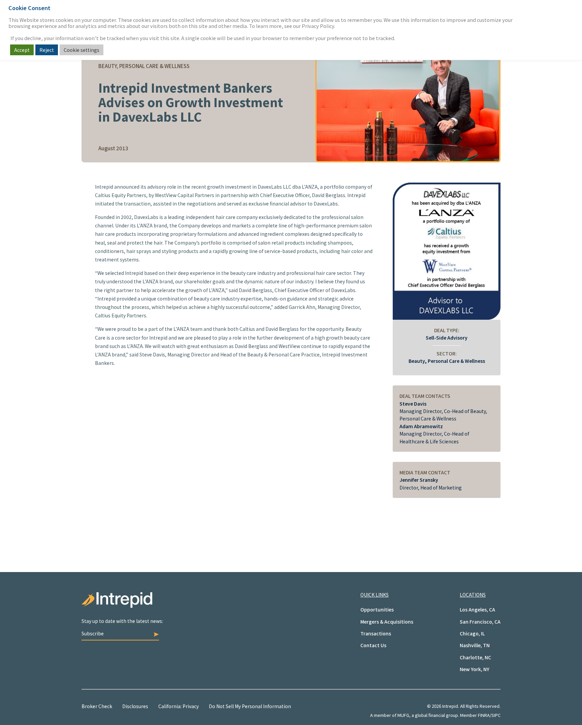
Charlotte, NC (475, 657)
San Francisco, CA (480, 621)
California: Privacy (178, 706)
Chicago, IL (472, 633)
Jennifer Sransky (418, 479)
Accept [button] (22, 49)
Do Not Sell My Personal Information (250, 706)
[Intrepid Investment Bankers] (186, 605)
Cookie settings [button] (81, 49)
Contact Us (373, 645)
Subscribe (93, 633)
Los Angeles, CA (477, 609)
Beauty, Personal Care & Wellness (447, 360)
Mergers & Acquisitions (386, 621)
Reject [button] (46, 49)
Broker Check (97, 706)
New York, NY (474, 669)
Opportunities (377, 609)
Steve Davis (412, 403)
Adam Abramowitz (421, 426)
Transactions (375, 633)
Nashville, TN (475, 645)
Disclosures (135, 706)
